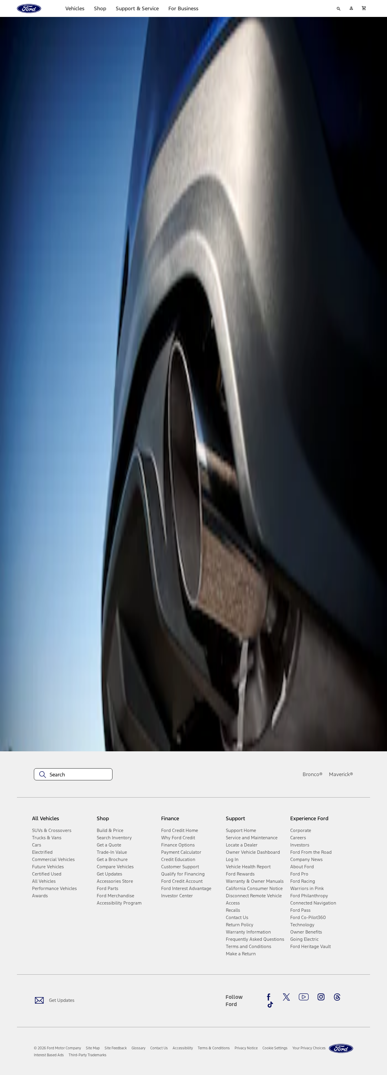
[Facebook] (270, 997)
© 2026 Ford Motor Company (57, 1048)
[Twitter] (286, 997)
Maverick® (341, 774)
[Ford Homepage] (341, 1048)
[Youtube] (304, 997)
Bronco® (313, 774)
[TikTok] (270, 1004)
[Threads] (337, 997)
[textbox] (73, 775)
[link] (93, 1048)
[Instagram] (321, 997)
